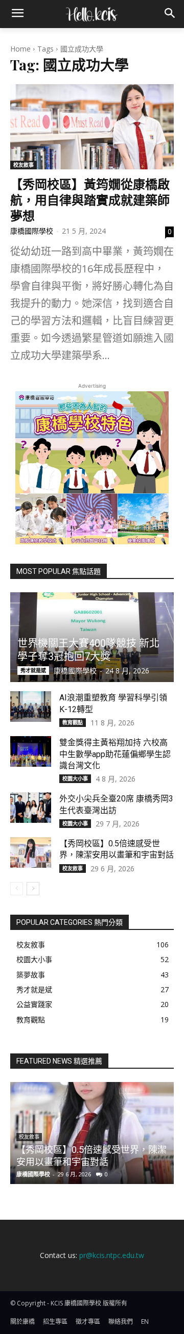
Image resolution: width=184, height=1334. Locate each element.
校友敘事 (23, 164)
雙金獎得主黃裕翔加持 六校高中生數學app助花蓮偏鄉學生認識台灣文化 (115, 754)
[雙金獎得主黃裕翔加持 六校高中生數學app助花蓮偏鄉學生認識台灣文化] (30, 751)
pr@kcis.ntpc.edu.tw (111, 1255)
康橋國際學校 (31, 231)
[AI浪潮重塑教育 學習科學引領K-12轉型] (30, 706)
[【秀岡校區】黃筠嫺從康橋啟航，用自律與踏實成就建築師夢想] (92, 126)
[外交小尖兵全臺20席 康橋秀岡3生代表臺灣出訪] (30, 807)
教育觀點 (72, 722)
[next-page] (33, 888)
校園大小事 (75, 778)
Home (20, 49)
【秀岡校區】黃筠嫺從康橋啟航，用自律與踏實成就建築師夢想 (90, 199)
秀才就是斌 (33, 670)
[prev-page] (16, 888)
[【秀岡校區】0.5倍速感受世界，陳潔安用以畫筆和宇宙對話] (30, 852)
